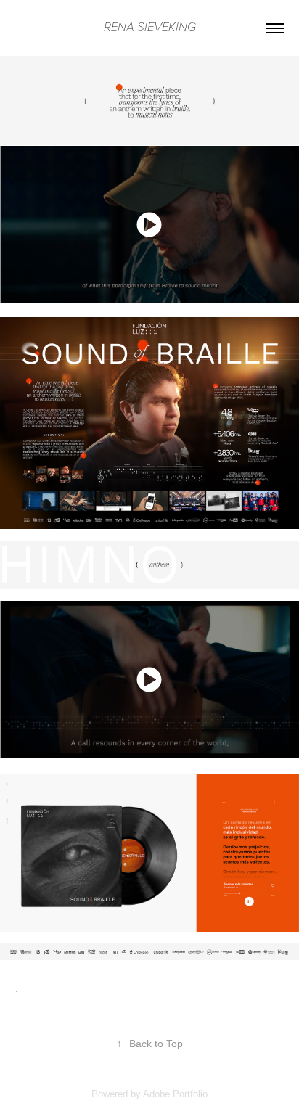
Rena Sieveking (150, 27)
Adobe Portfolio (175, 1094)
